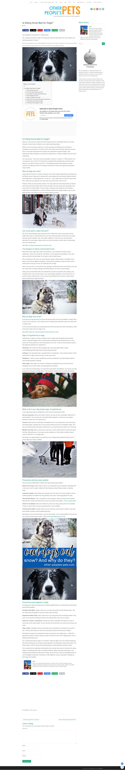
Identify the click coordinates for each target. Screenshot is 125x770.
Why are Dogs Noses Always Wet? (67, 719)
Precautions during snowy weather (35, 101)
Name (24, 745)
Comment (24, 728)
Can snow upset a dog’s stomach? (35, 92)
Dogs (25, 710)
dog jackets (63, 495)
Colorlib (91, 768)
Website (24, 755)
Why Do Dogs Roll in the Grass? (31, 719)
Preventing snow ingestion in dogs (35, 102)
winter (29, 710)
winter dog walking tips (53, 516)
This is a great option (70, 501)
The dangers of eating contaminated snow (36, 94)
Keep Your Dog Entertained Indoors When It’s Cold (43, 332)
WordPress (100, 768)
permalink (34, 710)
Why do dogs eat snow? (32, 90)
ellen (25, 25)
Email (24, 750)
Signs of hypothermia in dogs (33, 97)
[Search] (103, 43)
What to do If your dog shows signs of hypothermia (38, 99)
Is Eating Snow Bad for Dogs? (32, 88)
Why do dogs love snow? (33, 95)
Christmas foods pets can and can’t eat (40, 245)
